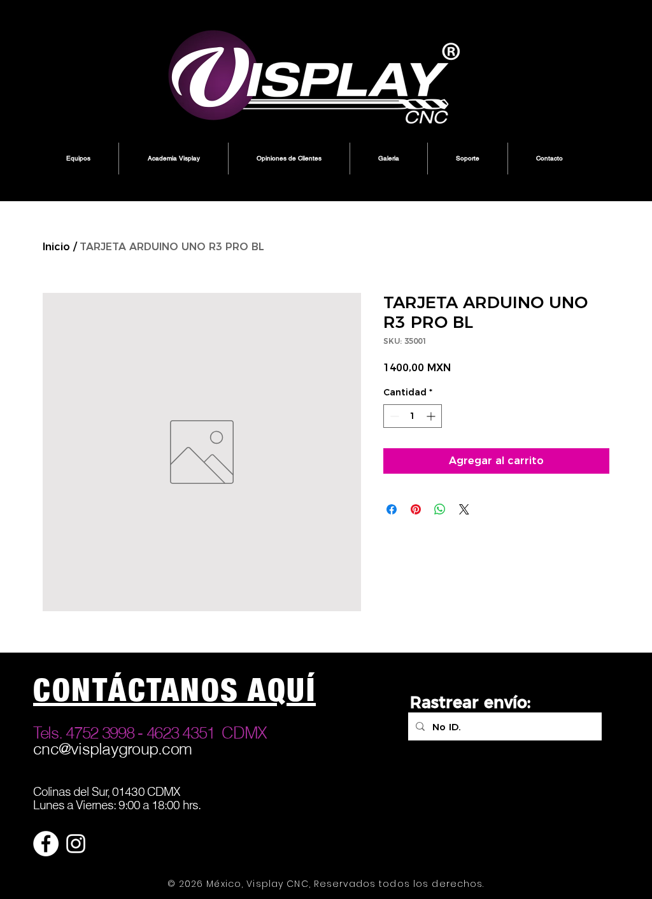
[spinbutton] (412, 416)
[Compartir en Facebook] (391, 509)
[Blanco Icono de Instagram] (76, 843)
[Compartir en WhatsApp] (440, 509)
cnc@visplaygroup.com (112, 748)
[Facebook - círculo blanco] (46, 843)
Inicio (56, 247)
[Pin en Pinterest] (415, 509)
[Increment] (432, 416)
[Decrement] (393, 416)
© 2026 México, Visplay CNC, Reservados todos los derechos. (326, 883)
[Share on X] (464, 509)
